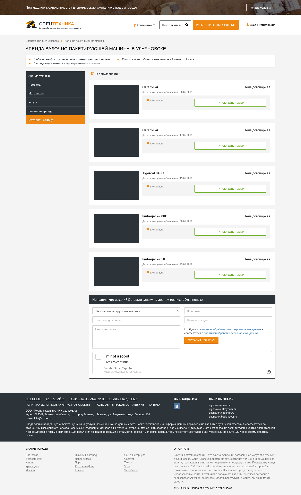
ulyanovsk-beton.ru (220, 405)
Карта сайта (55, 399)
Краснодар (32, 466)
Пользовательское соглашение (119, 404)
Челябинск (131, 470)
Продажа (34, 84)
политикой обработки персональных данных (231, 333)
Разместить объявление (216, 25)
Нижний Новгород (86, 455)
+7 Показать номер (230, 102)
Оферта (154, 404)
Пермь (79, 462)
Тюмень (129, 462)
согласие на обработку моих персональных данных (229, 329)
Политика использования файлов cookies (58, 404)
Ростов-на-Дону (84, 466)
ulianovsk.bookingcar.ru (223, 416)
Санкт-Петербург (134, 455)
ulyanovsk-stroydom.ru (222, 409)
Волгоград (32, 455)
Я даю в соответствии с (224, 331)
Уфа (127, 466)
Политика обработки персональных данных (103, 399)
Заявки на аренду (40, 111)
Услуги (32, 102)
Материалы (36, 93)
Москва (30, 470)
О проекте (33, 399)
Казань (30, 462)
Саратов (129, 459)
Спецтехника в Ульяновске (42, 41)
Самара (79, 470)
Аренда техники (39, 76)
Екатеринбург (34, 459)
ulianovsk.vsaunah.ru (221, 412)
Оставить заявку (40, 120)
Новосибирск (83, 459)
